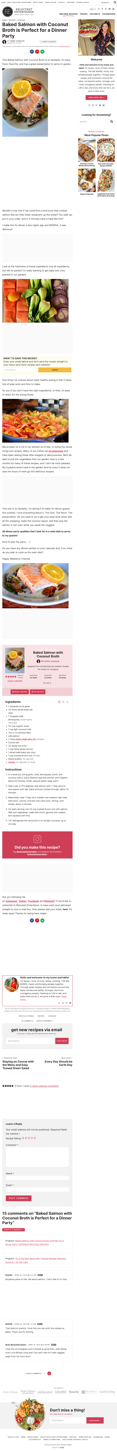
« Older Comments (33, 1373)
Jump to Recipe (49, 41)
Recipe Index (33, 1437)
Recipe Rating (13, 1138)
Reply (40, 1275)
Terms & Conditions (52, 1439)
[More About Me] (96, 37)
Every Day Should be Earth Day (58, 1062)
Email (9, 1185)
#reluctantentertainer (37, 854)
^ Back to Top (13, 1437)
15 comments (27, 1021)
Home (3, 2)
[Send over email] (42, 51)
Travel (84, 14)
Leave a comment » (44, 1021)
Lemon (11, 762)
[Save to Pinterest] (37, 51)
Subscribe (71, 2)
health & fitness (26, 1016)
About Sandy (38, 2)
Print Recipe (21, 692)
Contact (61, 2)
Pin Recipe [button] (38, 692)
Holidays (95, 14)
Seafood (21, 20)
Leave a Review (15, 681)
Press (107, 1437)
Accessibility (35, 1439)
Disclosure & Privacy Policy (75, 1439)
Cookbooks (109, 14)
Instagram (11, 901)
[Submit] (112, 121)
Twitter (23, 901)
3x (67, 702)
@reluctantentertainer (27, 852)
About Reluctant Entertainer (19, 2)
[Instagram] (98, 9)
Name (10, 1173)
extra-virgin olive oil (26, 739)
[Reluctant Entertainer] (18, 11)
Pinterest (49, 901)
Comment (12, 1145)
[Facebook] (102, 9)
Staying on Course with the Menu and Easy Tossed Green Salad (18, 1063)
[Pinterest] (105, 9)
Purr (62, 1447)
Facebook (33, 901)
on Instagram (56, 451)
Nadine (8, 1324)
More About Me (96, 97)
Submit (55, 370)
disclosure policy (64, 46)
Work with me (50, 2)
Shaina (8, 1275)
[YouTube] (109, 9)
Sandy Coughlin (17, 41)
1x (59, 702)
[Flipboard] (113, 9)
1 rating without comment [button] (44, 1086)
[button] (6, 676)
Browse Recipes (69, 14)
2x (63, 702)
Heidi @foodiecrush (15, 1345)
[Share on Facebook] (32, 51)
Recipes (12, 20)
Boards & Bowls (83, 2)
